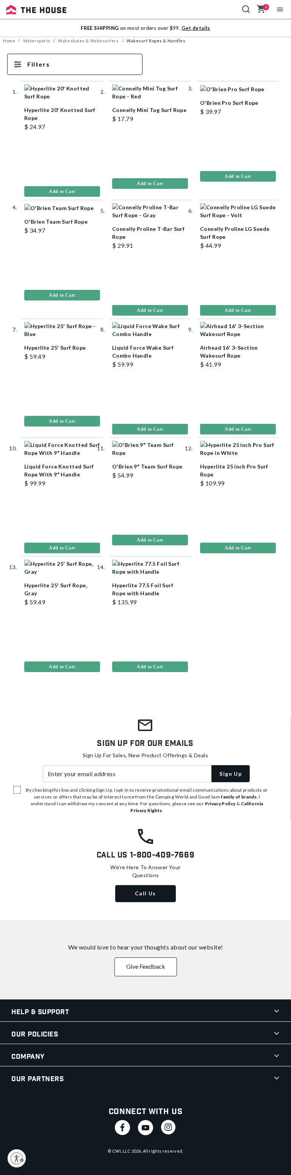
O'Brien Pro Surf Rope (229, 103)
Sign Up (230, 773)
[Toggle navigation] (280, 9)
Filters (38, 64)
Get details (195, 28)
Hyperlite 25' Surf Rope (55, 347)
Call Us (145, 893)
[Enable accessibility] (17, 1158)
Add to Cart (62, 191)
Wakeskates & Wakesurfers (88, 40)
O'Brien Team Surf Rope (56, 221)
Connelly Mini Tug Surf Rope (149, 110)
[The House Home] (36, 9)
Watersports (36, 40)
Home (9, 40)
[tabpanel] (145, 372)
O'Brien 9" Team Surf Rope (147, 466)
